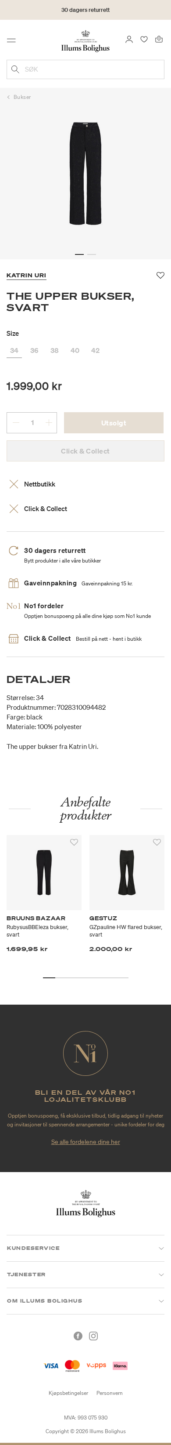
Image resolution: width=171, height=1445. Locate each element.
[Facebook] (78, 1336)
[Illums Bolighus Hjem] (85, 40)
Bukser (22, 97)
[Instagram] (93, 1336)
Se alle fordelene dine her (85, 1142)
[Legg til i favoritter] (74, 842)
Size (13, 333)
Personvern (109, 1393)
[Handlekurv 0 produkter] (159, 39)
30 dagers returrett (85, 10)
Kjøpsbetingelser (68, 1393)
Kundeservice (33, 1248)
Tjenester (26, 1274)
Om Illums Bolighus (44, 1300)
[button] (79, 254)
